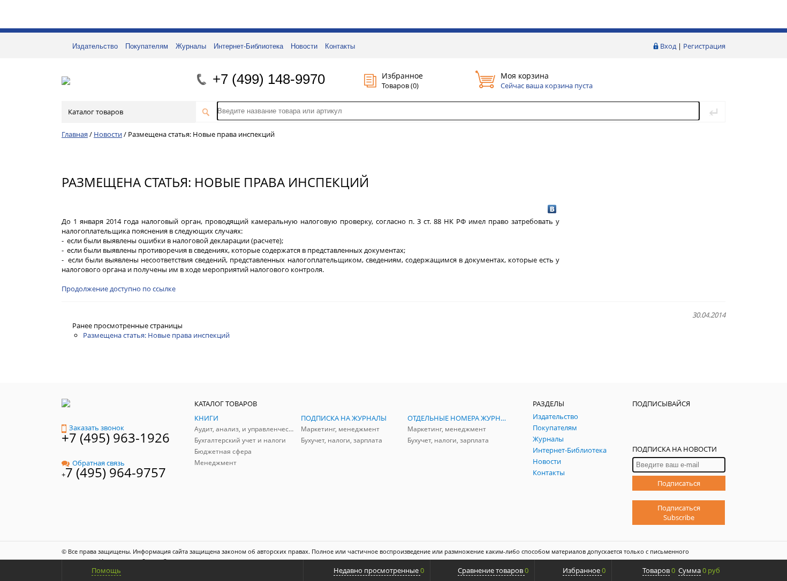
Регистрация (704, 46)
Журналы (191, 46)
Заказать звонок (96, 427)
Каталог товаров (95, 112)
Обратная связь (98, 463)
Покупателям (146, 46)
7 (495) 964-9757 (115, 472)
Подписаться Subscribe (678, 512)
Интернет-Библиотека (248, 46)
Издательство (95, 46)
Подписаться (678, 483)
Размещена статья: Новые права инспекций (156, 335)
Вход (668, 46)
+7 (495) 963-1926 (116, 437)
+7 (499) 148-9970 (269, 79)
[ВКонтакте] (552, 209)
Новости (304, 46)
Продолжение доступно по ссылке (119, 288)
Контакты (340, 46)
